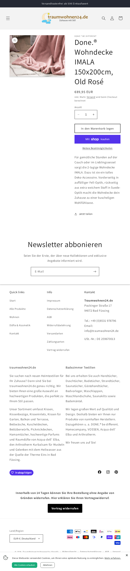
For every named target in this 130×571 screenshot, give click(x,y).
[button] (8, 18)
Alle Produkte (18, 309)
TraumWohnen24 (31, 551)
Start (13, 300)
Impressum (53, 300)
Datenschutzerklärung (60, 309)
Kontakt (14, 333)
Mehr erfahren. (113, 558)
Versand (91, 96)
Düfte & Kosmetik (20, 325)
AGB (49, 317)
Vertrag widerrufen (58, 350)
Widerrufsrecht (69, 551)
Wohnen (14, 317)
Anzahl (78, 107)
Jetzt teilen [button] (85, 214)
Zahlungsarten (55, 341)
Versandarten (55, 333)
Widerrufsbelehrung (59, 325)
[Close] (126, 555)
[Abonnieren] (95, 271)
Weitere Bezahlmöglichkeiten (97, 148)
